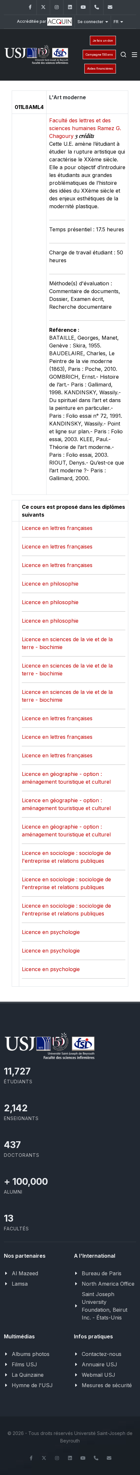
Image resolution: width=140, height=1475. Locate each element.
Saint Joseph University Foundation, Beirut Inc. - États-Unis (104, 1306)
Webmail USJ (98, 1375)
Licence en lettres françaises (57, 528)
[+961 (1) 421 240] (96, 7)
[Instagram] (56, 7)
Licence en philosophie (50, 583)
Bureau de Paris (101, 1273)
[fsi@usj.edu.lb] (110, 7)
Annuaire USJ (99, 1364)
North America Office (108, 1283)
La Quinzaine (28, 1375)
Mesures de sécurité (107, 1385)
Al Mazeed (25, 1273)
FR (116, 21)
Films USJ (24, 1364)
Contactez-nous (101, 1354)
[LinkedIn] (70, 7)
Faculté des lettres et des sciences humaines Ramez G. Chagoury (85, 128)
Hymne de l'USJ (32, 1385)
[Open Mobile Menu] (134, 54)
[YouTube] (83, 7)
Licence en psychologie (51, 932)
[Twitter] (43, 7)
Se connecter (90, 21)
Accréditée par (32, 21)
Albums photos (30, 1354)
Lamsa (20, 1283)
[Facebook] (29, 7)
